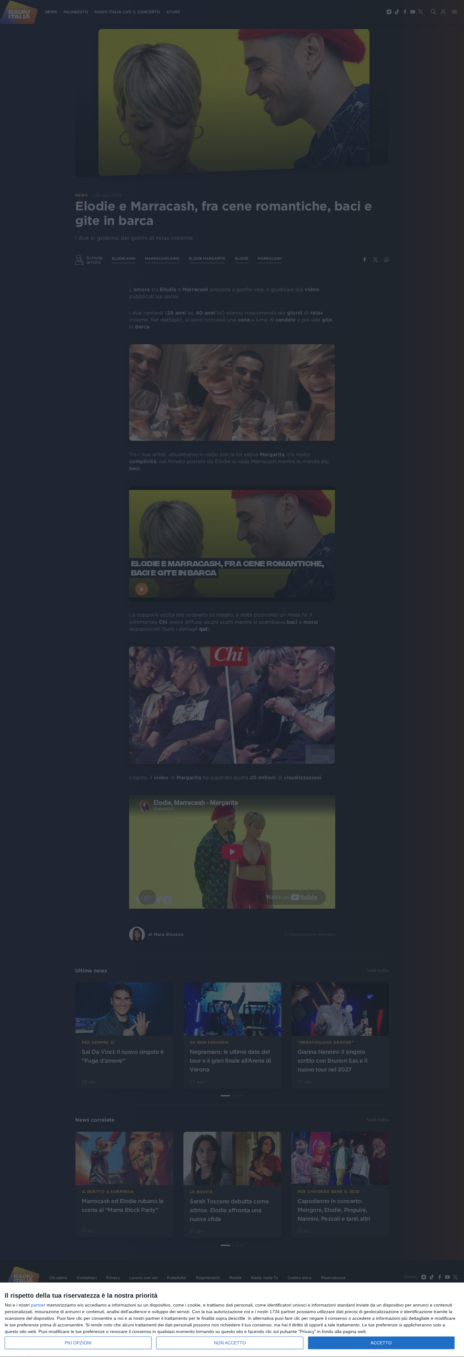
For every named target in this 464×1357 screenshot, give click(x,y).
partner (38, 1305)
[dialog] (232, 1320)
